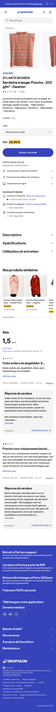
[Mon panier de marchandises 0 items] (50, 12)
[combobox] (28, 132)
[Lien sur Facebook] (5, 614)
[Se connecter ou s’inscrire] (44, 12)
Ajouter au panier (28, 152)
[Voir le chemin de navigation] (4, 28)
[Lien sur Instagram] (16, 614)
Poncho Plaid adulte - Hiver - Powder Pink (14, 301)
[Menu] (6, 12)
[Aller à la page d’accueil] (25, 12)
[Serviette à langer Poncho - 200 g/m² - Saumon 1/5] (22, 50)
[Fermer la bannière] (51, 4)
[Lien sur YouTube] (10, 614)
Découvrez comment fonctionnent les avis (21, 351)
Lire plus (9, 423)
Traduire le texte (39, 430)
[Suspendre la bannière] (47, 4)
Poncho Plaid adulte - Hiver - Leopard (36, 301)
